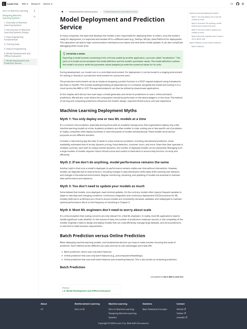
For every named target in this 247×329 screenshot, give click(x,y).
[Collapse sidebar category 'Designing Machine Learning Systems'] (34, 16)
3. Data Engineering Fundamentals (13, 38)
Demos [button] (46, 3)
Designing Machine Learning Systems (12, 16)
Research (35, 3)
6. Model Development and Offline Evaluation (17, 54)
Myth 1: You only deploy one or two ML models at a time (207, 18)
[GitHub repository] (238, 4)
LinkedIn (181, 317)
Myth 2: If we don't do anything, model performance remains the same (206, 24)
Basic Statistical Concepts (155, 309)
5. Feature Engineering (15, 48)
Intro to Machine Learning (15, 10)
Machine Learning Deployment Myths (203, 13)
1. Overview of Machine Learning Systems (15, 24)
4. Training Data (11, 44)
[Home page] (62, 12)
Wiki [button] (24, 3)
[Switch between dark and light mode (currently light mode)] (243, 4)
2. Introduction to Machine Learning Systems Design (17, 31)
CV (232, 3)
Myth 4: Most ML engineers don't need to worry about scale (207, 37)
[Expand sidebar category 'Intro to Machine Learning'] (34, 11)
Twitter (180, 313)
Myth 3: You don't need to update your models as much (206, 31)
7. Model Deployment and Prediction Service (16, 62)
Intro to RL (80, 309)
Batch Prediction (198, 46)
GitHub (180, 309)
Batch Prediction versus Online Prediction (205, 42)
